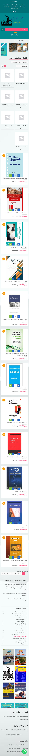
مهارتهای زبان (21, 643)
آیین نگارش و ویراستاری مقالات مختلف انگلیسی (16, 212)
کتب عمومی (21, 640)
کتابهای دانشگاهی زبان (19, 636)
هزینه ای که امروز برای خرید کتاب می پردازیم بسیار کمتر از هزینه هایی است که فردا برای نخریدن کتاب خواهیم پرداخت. (14, 6)
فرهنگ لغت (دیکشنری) (19, 630)
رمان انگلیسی (21, 626)
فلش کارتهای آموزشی (19, 632)
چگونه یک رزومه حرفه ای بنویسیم (19, 247)
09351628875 (14, 1)
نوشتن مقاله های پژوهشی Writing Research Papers (15, 178)
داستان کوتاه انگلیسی (19, 625)
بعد (4, 573)
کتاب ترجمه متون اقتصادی (21, 491)
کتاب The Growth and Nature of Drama (17, 388)
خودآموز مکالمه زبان (19, 623)
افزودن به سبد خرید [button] (10, 175)
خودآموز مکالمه (20, 621)
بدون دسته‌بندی (21, 617)
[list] (2, 66)
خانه (27, 40)
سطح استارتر (21, 628)
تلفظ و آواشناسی (20, 619)
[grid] (5, 66)
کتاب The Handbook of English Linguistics (17, 422)
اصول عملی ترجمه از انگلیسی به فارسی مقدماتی (15, 281)
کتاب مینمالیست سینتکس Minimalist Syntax (17, 457)
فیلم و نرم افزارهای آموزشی (17, 634)
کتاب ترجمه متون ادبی (22, 525)
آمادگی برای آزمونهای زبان (18, 611)
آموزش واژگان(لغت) (19, 615)
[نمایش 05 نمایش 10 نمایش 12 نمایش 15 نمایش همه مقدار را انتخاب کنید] (22, 66)
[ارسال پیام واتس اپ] (24, 751)
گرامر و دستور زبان (19, 642)
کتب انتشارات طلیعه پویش (18, 638)
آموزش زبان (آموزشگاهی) (18, 613)
